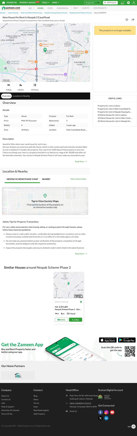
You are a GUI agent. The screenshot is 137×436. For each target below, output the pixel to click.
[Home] (3, 2)
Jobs (3, 403)
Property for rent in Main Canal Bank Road (115, 109)
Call (76, 319)
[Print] (126, 19)
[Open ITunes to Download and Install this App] (108, 342)
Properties (12, 2)
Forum (36, 403)
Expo (36, 406)
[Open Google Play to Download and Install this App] (127, 342)
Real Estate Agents (41, 410)
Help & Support (7, 406)
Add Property (39, 414)
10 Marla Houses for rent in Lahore (112, 115)
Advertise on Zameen (10, 410)
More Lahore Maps (78, 179)
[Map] (75, 296)
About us (5, 396)
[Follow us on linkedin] (107, 420)
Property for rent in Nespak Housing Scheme (115, 112)
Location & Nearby (21, 96)
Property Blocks (29, 2)
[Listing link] (68, 298)
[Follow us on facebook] (101, 414)
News (36, 399)
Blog (35, 396)
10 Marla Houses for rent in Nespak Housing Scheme (115, 121)
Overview (6, 96)
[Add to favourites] (81, 296)
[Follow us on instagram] (107, 414)
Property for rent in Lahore (109, 106)
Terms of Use (6, 414)
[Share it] (78, 296)
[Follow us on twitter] (101, 420)
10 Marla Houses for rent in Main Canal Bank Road (115, 118)
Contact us (6, 399)
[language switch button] (122, 2)
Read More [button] (79, 161)
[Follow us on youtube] (113, 414)
